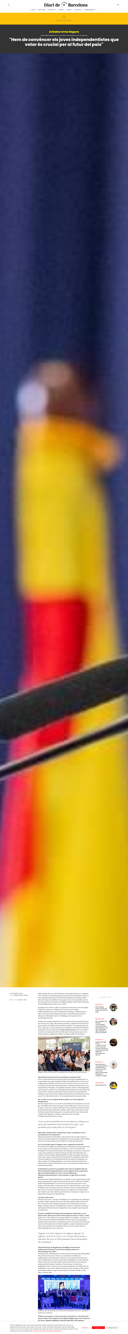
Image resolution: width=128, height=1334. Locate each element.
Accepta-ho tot (98, 1327)
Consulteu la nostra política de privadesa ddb (47, 1331)
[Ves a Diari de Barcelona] (64, 5)
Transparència (90, 10)
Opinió (69, 10)
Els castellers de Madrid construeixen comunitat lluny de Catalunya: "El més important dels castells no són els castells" (101, 1027)
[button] (9, 4)
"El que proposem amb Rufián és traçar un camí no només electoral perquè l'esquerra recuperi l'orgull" (101, 1070)
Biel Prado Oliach (17, 993)
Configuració (84, 1327)
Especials (78, 10)
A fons (32, 10)
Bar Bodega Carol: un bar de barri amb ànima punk (101, 1009)
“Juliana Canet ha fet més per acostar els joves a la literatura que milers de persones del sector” (101, 1048)
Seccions (41, 10)
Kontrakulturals (101, 1085)
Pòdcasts (52, 10)
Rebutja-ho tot (112, 1327)
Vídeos (61, 10)
